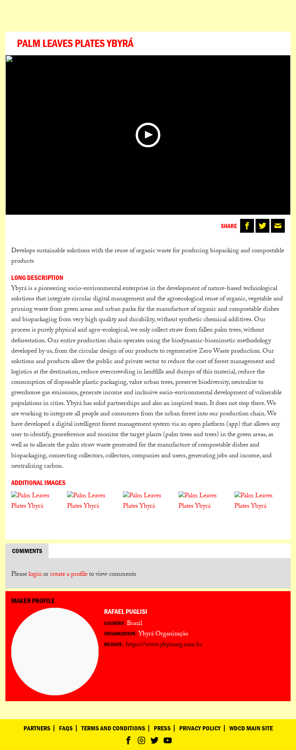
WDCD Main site (251, 728)
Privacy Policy (200, 728)
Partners (37, 728)
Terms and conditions (113, 728)
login (35, 574)
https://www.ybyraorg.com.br (164, 645)
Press (162, 728)
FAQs (66, 728)
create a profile (68, 574)
